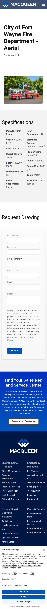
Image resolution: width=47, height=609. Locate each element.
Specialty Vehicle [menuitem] (10, 537)
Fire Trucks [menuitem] (32, 471)
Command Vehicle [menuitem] (10, 533)
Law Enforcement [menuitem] (10, 525)
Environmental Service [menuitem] (34, 522)
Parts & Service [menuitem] (36, 509)
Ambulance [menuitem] (7, 521)
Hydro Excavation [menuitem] (10, 490)
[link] (20, 4)
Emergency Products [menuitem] (33, 464)
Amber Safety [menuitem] (8, 541)
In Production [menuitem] (33, 490)
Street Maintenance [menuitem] (11, 471)
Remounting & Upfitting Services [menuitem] (10, 512)
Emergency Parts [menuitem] (35, 528)
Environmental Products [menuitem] (10, 464)
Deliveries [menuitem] (31, 495)
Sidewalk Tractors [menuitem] (10, 499)
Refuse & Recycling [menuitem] (11, 486)
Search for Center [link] (22, 421)
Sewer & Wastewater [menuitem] (7, 477)
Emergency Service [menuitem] (36, 532)
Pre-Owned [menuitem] (32, 499)
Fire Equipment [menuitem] (34, 486)
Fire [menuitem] (3, 529)
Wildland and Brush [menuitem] (36, 482)
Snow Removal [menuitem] (9, 482)
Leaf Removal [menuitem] (8, 495)
